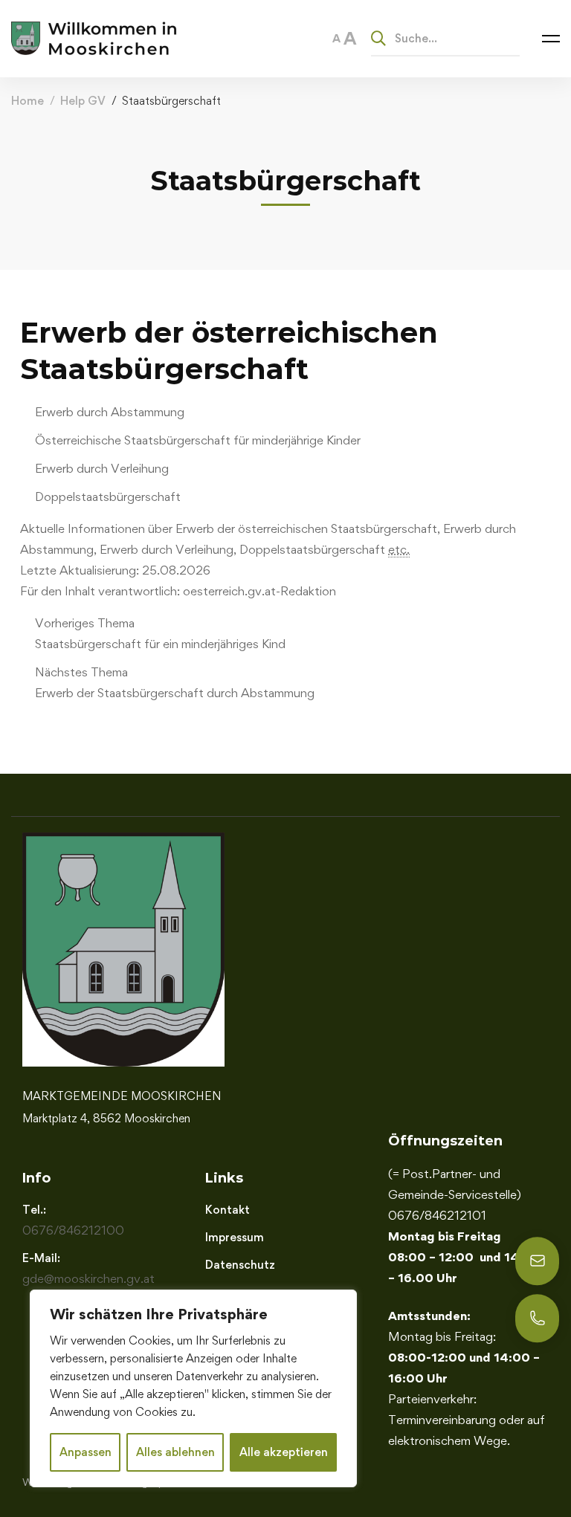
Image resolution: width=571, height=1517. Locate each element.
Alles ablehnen (175, 1452)
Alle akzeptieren (283, 1452)
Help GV (83, 101)
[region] (193, 1388)
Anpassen (85, 1452)
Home (27, 101)
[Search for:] (445, 37)
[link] (293, 633)
